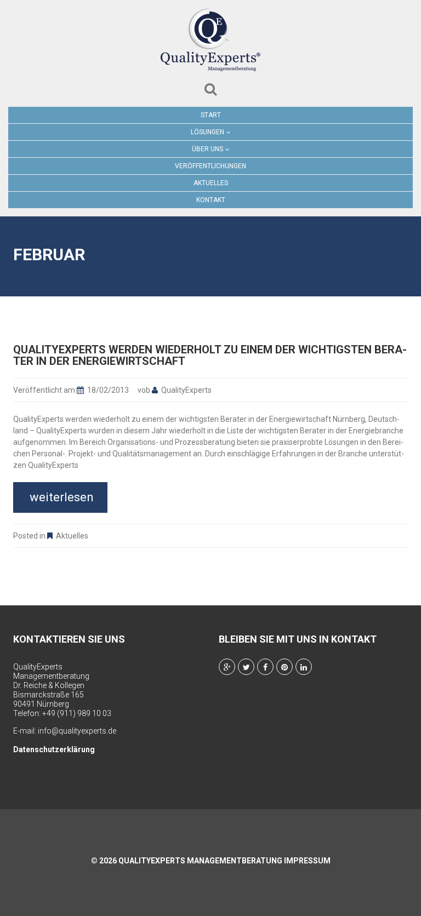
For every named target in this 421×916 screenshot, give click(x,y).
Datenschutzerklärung (54, 749)
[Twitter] (246, 667)
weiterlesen (62, 497)
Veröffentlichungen (210, 166)
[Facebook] (265, 667)
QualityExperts (186, 390)
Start (211, 115)
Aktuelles (211, 183)
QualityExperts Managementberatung (200, 860)
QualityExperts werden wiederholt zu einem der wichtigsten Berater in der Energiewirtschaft (210, 355)
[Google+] (227, 667)
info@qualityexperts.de (77, 730)
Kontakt (210, 200)
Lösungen (207, 132)
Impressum (307, 860)
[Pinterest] (284, 667)
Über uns (207, 149)
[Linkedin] (303, 667)
